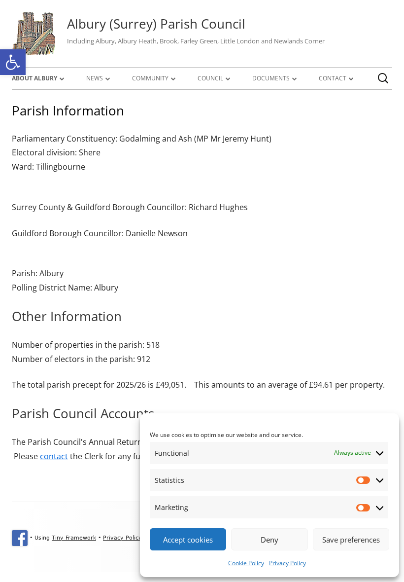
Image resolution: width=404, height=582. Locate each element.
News (94, 78)
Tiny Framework (74, 538)
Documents (271, 78)
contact (54, 456)
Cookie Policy (246, 563)
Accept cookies (188, 540)
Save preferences (351, 540)
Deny (269, 540)
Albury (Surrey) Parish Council (156, 24)
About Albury (34, 78)
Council (210, 78)
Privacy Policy (287, 563)
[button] (13, 62)
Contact (332, 78)
